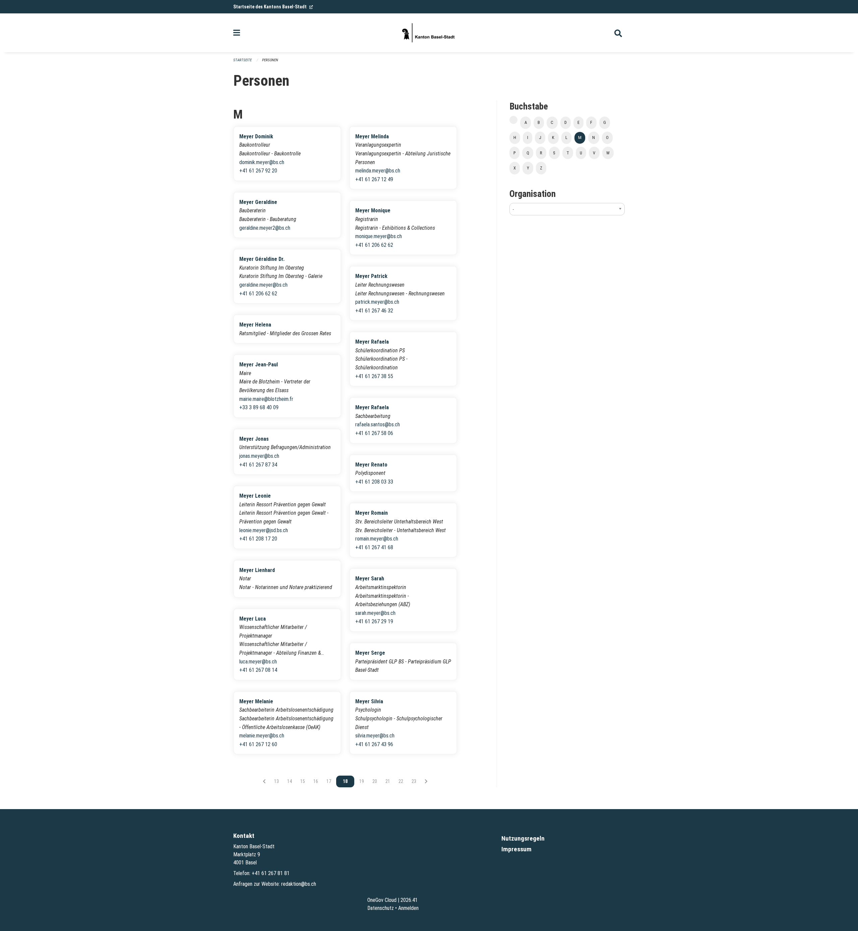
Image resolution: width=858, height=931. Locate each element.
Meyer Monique (372, 210)
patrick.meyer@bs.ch (377, 302)
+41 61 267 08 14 (258, 670)
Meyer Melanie (256, 701)
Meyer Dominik (256, 136)
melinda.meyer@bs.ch (377, 170)
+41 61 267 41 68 (374, 547)
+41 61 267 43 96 (374, 744)
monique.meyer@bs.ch (378, 236)
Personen (270, 60)
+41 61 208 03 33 (374, 482)
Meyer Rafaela (372, 342)
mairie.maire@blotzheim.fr (266, 399)
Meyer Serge (370, 653)
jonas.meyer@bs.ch (259, 456)
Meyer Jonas (254, 439)
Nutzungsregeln (523, 838)
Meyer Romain (371, 513)
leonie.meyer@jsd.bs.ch (263, 530)
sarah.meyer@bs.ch (375, 613)
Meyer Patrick (371, 276)
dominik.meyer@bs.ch (261, 162)
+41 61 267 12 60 (258, 744)
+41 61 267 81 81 (271, 873)
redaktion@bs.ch (298, 884)
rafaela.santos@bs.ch (377, 424)
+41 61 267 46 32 (374, 310)
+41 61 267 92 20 (258, 170)
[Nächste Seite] (426, 781)
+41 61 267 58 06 (374, 433)
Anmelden (408, 908)
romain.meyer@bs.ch (376, 538)
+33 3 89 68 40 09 (259, 407)
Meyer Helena (255, 324)
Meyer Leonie (255, 496)
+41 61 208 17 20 (258, 538)
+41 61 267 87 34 (258, 464)
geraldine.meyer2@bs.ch (264, 228)
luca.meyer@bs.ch (258, 661)
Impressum (516, 849)
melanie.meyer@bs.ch (261, 735)
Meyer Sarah (369, 578)
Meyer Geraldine (258, 202)
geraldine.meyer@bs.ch (263, 285)
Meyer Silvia (369, 701)
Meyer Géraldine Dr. (262, 259)
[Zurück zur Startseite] (429, 33)
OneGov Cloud (381, 900)
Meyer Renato (371, 464)
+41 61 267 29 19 (374, 621)
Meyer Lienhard (257, 570)
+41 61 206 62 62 (258, 293)
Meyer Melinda (372, 136)
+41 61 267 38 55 (374, 376)
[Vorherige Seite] (264, 781)
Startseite (242, 60)
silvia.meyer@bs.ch (374, 735)
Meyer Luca (252, 619)
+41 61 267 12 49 (374, 179)
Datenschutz (380, 908)
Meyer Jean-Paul (258, 364)
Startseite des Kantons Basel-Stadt (273, 6)
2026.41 (409, 900)
